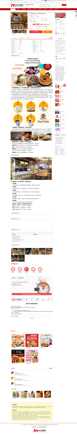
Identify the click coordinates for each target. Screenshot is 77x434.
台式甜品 (59, 68)
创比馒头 (56, 152)
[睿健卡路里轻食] (31, 356)
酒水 (38, 2)
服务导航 (44, 424)
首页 (12, 11)
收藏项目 (14, 34)
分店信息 (34, 9)
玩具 (47, 2)
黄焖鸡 (56, 68)
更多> (30, 234)
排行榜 (15, 0)
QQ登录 (45, 0)
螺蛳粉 (63, 75)
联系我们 (32, 424)
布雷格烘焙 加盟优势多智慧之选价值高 (18, 239)
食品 (58, 2)
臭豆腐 (56, 69)
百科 (57, 0)
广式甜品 (56, 73)
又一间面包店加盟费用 (59, 141)
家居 (18, 2)
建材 (20, 2)
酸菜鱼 (61, 77)
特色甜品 (63, 68)
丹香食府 (56, 151)
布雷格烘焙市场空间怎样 (16, 237)
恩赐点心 (61, 152)
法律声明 (38, 424)
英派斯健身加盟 (54, 6)
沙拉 (59, 80)
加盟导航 (52, 0)
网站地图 (48, 424)
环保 (52, 2)
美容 (22, 2)
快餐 (59, 77)
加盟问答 (40, 9)
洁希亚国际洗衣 (41, 6)
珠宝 (43, 2)
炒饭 (63, 77)
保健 (36, 2)
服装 (13, 2)
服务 (29, 2)
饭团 (56, 72)
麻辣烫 (62, 80)
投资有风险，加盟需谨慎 (62, 0)
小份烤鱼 (56, 80)
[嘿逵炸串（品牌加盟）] (17, 356)
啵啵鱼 (59, 76)
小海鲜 (60, 79)
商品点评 (56, 9)
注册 (43, 0)
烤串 (64, 72)
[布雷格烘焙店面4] (16, 30)
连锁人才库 (28, 424)
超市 (54, 2)
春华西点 (61, 148)
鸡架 (58, 72)
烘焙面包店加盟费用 (59, 143)
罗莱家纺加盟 (50, 6)
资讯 (20, 0)
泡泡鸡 (59, 69)
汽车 (31, 2)
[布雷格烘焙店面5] (12, 30)
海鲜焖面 (56, 79)
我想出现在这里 (57, 132)
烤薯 (63, 73)
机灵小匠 (45, 6)
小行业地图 (51, 424)
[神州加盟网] (32, 286)
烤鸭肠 (62, 76)
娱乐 (33, 2)
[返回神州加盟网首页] (17, 5)
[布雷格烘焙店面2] (23, 30)
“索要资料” (45, 26)
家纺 (15, 2)
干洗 (49, 2)
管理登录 (51, 368)
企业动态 (50, 9)
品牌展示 (45, 9)
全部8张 (25, 34)
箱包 (40, 2)
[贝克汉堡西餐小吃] (31, 340)
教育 (24, 2)
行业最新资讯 (57, 135)
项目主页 (13, 9)
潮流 (61, 2)
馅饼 (61, 73)
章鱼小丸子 (59, 75)
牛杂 (56, 75)
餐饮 (11, 2)
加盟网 (12, 0)
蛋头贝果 (61, 151)
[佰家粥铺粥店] (17, 340)
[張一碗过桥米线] (45, 340)
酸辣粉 (63, 79)
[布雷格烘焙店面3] (19, 30)
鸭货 (60, 72)
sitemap (57, 424)
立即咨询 (36, 31)
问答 (22, 0)
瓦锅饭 (56, 76)
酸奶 (63, 69)
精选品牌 (49, 0)
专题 (55, 0)
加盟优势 (23, 9)
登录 (41, 0)
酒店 (56, 2)
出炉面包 (56, 148)
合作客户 (35, 424)
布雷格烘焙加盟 (24, 11)
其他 (62, 72)
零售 (27, 2)
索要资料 (48, 31)
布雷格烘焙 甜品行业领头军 (16, 238)
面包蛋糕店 (19, 11)
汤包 (61, 69)
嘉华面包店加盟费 (58, 140)
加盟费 (18, 9)
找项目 (18, 0)
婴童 (45, 2)
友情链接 (41, 424)
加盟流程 (29, 9)
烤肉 (59, 73)
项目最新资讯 (63, 135)
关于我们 (22, 424)
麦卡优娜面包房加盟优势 (59, 137)
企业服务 (25, 424)
